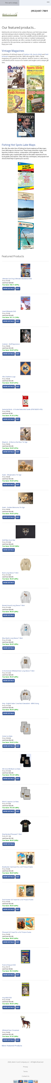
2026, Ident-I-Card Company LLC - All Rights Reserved (25, 1062)
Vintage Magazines (13, 50)
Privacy (25, 1067)
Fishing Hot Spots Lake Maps (18, 144)
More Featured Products (12, 1045)
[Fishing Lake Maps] (26, 176)
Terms (25, 1071)
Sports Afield (37, 54)
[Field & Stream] (16, 101)
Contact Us (25, 1076)
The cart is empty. (11, 3)
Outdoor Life (28, 54)
